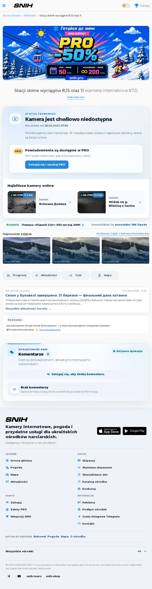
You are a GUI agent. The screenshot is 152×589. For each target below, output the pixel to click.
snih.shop (53, 576)
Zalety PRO (18, 509)
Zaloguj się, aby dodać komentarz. (78, 374)
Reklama (88, 502)
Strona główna (21, 460)
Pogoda (16, 467)
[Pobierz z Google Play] (134, 431)
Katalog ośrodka (94, 481)
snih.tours (34, 576)
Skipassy (88, 460)
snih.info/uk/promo (50, 329)
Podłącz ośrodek (94, 509)
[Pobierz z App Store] (109, 431)
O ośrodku (78, 536)
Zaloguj (16, 502)
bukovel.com (76, 97)
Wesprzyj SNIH (20, 516)
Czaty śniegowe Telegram (101, 516)
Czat (78, 275)
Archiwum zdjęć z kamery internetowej (123, 233)
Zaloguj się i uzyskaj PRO (46, 164)
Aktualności (49, 275)
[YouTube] (19, 576)
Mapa (107, 275)
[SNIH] (17, 419)
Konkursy (89, 488)
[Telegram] (9, 576)
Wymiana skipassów (97, 467)
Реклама (15, 320)
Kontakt (88, 523)
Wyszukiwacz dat (95, 474)
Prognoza (19, 275)
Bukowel (40, 536)
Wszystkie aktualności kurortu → (28, 308)
